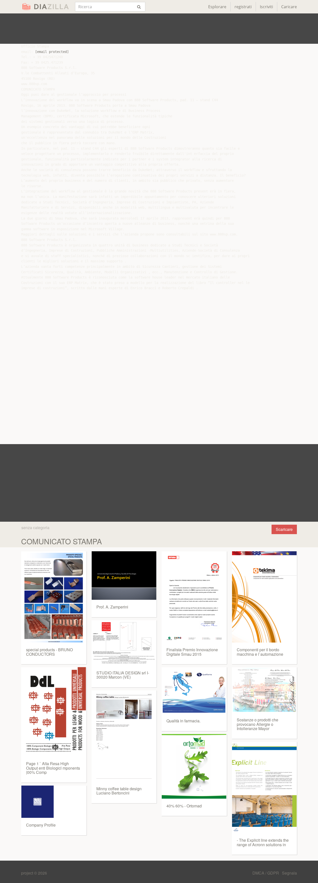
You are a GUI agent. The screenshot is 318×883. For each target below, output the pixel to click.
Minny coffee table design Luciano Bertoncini (119, 791)
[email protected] (52, 52)
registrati (243, 6)
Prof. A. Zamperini (112, 607)
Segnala (289, 873)
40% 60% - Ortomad (184, 806)
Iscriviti (266, 6)
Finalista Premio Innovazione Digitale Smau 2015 (192, 652)
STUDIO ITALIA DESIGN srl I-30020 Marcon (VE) (122, 675)
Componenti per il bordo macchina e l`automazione (260, 652)
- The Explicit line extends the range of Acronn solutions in (263, 842)
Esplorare (217, 6)
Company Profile (41, 825)
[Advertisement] (159, 28)
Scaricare (284, 529)
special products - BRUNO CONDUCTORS (49, 652)
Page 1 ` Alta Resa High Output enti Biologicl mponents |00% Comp (53, 768)
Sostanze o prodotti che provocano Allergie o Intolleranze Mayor (257, 724)
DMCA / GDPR (266, 873)
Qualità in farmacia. (183, 721)
